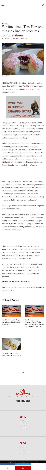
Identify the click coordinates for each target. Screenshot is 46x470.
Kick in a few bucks (34, 287)
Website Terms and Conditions (23, 425)
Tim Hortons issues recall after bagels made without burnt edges (11, 354)
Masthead (23, 449)
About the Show (23, 447)
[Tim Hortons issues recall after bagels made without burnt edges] (11, 344)
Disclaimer (23, 423)
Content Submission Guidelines (23, 451)
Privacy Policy (23, 429)
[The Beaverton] (23, 5)
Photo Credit (5, 76)
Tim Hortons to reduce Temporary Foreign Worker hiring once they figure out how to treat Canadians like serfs (34, 323)
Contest (23, 420)
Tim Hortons (28, 86)
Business (4, 23)
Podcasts (23, 453)
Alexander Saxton (18, 38)
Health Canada (8, 165)
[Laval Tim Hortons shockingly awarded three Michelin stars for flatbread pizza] (11, 311)
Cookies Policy (23, 427)
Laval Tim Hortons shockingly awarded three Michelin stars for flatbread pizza (11, 322)
